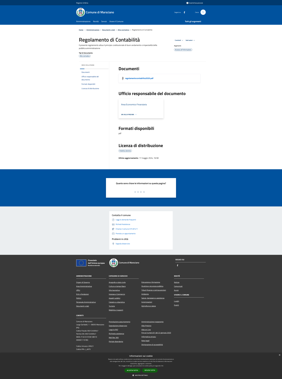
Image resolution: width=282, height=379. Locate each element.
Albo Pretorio (146, 325)
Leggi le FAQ (113, 329)
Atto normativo (123, 29)
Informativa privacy (148, 336)
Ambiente (145, 294)
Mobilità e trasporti (116, 310)
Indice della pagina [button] (88, 65)
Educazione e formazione (150, 282)
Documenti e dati (108, 29)
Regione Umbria (82, 3)
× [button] (279, 355)
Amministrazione (92, 29)
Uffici (78, 290)
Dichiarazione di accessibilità (152, 344)
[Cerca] (203, 12)
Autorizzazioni (146, 302)
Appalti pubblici (114, 298)
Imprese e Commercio (117, 294)
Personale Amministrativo (86, 302)
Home (81, 29)
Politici (78, 298)
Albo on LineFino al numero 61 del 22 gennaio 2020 (156, 331)
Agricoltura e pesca (148, 306)
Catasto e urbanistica (117, 302)
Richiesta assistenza (116, 333)
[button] (141, 375)
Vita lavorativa (114, 290)
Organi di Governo (83, 282)
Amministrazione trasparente (152, 321)
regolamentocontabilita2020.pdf (139, 78)
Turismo (112, 306)
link (162, 366)
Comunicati (178, 286)
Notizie (176, 282)
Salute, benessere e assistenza (152, 298)
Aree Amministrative (84, 286)
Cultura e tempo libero (117, 286)
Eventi (176, 305)
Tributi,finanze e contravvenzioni (153, 290)
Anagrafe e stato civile (117, 282)
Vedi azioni (189, 40)
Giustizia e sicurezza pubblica (152, 286)
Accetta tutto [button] (132, 370)
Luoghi (176, 301)
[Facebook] (183, 12)
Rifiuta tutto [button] (150, 370)
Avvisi (176, 290)
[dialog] (141, 366)
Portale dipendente (116, 341)
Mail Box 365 (114, 337)
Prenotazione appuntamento (119, 321)
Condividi (178, 40)
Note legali (145, 340)
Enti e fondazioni (82, 294)
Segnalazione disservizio (118, 325)
